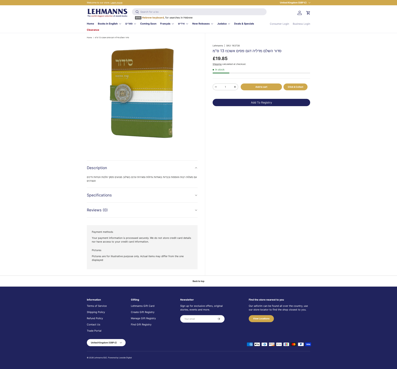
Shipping (217, 64)
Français (165, 23)
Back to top (198, 281)
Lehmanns (218, 45)
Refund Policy (95, 318)
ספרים (129, 23)
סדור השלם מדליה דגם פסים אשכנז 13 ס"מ (112, 37)
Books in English (108, 23)
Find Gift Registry (141, 324)
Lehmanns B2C (100, 357)
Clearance (93, 29)
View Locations (261, 318)
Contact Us (93, 324)
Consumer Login (279, 23)
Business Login (301, 23)
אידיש (181, 23)
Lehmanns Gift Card (142, 305)
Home (90, 23)
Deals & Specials (244, 23)
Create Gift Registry (142, 312)
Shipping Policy (96, 312)
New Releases (201, 23)
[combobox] (199, 11)
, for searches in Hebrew (167, 17)
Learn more (116, 2)
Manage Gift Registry (143, 318)
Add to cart (261, 86)
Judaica (222, 23)
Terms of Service (97, 305)
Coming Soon (148, 23)
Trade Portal (94, 330)
